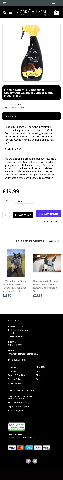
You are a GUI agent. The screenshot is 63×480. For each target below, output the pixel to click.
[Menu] (10, 12)
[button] (50, 241)
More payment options (49, 221)
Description (10, 116)
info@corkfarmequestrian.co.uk (23, 353)
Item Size (7, 200)
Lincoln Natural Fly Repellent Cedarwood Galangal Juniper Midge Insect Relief (28, 92)
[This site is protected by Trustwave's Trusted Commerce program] (16, 426)
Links (54, 3)
